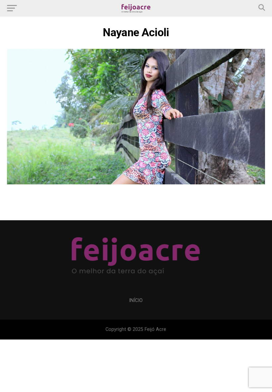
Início (136, 300)
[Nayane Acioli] (136, 182)
